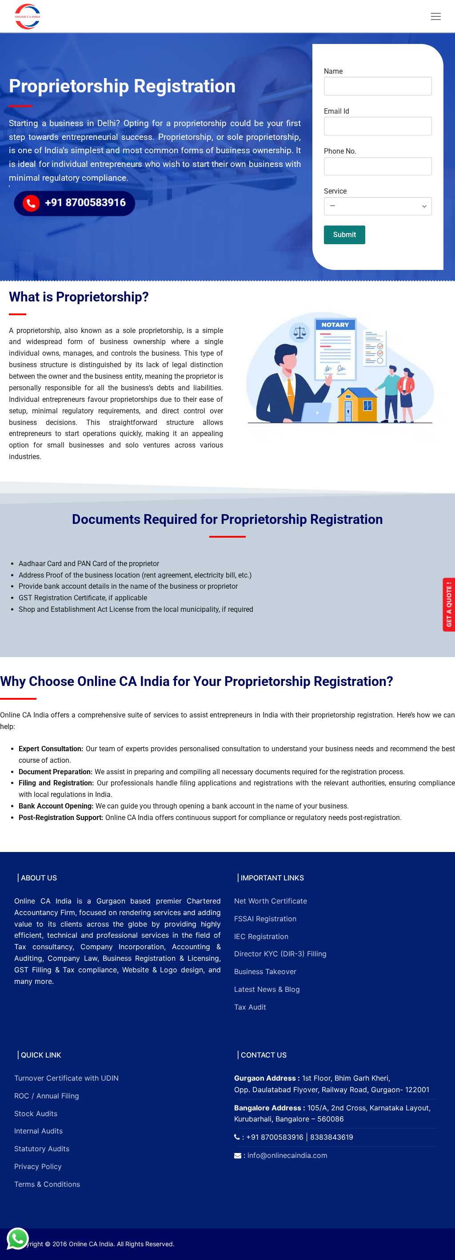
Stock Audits (35, 1113)
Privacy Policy (38, 1166)
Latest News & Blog (267, 989)
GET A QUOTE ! (448, 604)
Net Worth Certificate (270, 900)
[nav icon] (436, 16)
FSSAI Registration (265, 918)
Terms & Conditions (47, 1184)
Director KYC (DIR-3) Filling (280, 953)
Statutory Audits (41, 1148)
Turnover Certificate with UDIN (66, 1078)
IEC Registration (261, 936)
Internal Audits (38, 1130)
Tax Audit (250, 1006)
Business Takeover (265, 971)
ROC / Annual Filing (46, 1095)
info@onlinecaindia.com (287, 1155)
